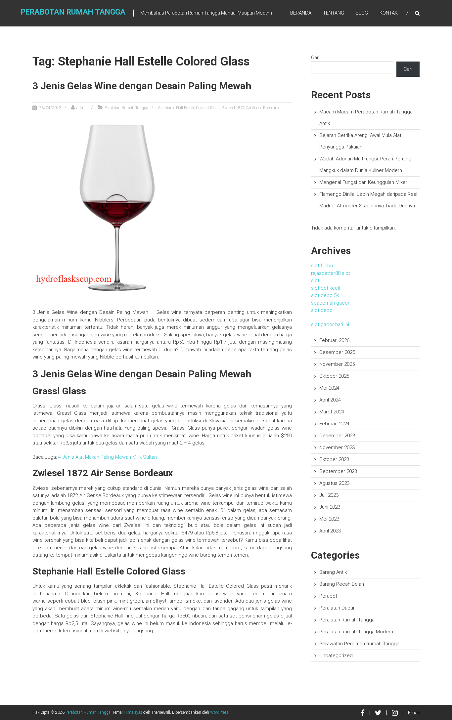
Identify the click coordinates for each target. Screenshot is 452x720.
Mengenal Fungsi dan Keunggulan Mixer (363, 182)
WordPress (219, 712)
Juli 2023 (329, 495)
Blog (362, 13)
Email (414, 713)
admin (82, 108)
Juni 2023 (329, 507)
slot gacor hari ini (330, 324)
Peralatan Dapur (337, 608)
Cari (315, 58)
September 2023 (338, 471)
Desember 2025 (337, 352)
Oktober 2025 (334, 376)
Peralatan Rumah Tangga (126, 108)
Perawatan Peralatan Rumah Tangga (359, 644)
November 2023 (337, 447)
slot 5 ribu (322, 266)
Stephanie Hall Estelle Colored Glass (189, 108)
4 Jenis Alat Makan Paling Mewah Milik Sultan (107, 457)
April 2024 (330, 400)
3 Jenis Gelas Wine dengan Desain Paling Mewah (141, 86)
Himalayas (133, 712)
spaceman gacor (330, 303)
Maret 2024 (331, 412)
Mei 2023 (329, 519)
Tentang (333, 13)
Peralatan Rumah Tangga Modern (356, 632)
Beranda (300, 13)
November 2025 (337, 364)
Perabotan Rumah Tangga (73, 12)
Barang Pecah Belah (341, 584)
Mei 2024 (329, 388)
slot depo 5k (325, 295)
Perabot (328, 596)
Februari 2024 (334, 424)
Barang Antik (333, 572)
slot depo (322, 310)
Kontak (389, 13)
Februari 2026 (334, 340)
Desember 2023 (337, 436)
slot (315, 280)
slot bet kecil (325, 288)
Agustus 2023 (334, 483)
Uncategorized (336, 655)
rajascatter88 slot (330, 273)
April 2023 (330, 531)
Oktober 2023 (334, 459)
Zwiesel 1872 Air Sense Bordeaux (250, 108)
